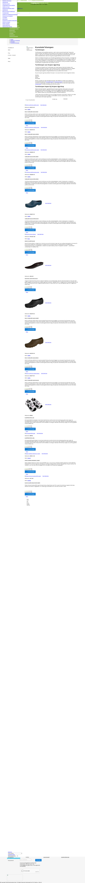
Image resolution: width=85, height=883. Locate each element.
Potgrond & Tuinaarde (7, 16)
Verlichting (4, 19)
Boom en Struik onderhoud (8, 11)
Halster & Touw (6, 6)
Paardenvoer (5, 2)
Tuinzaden (4, 17)
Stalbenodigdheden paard (8, 8)
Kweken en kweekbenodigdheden (9, 14)
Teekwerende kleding (7, 26)
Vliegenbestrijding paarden (8, 5)
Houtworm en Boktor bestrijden (9, 20)
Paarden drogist (6, 3)
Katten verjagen (6, 23)
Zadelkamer (5, 9)
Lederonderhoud (6, 25)
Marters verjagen (6, 22)
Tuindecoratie (5, 13)
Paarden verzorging (6, 0)
